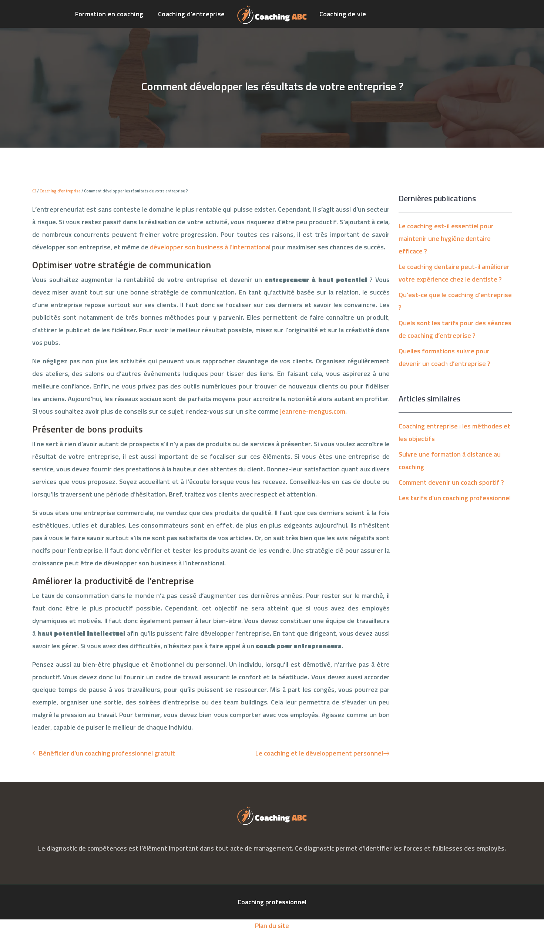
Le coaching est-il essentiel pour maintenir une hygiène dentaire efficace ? (446, 238)
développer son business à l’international (210, 247)
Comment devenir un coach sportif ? (451, 482)
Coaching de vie (342, 14)
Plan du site (272, 926)
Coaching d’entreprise (191, 14)
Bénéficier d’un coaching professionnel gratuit (107, 753)
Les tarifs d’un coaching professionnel (455, 498)
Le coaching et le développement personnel (319, 753)
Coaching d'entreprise (60, 191)
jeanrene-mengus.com (312, 411)
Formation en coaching (109, 14)
